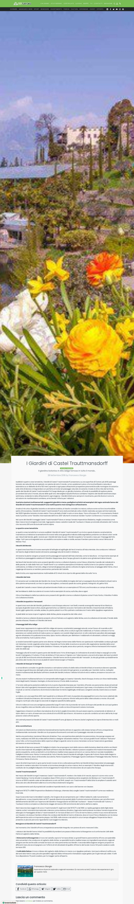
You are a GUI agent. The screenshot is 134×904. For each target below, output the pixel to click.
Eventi (92, 9)
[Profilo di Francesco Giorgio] (25, 871)
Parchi (66, 9)
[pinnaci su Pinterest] (123, 9)
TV (91, 3)
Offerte (100, 9)
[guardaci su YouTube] (116, 9)
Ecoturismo (56, 3)
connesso (29, 901)
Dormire (13, 9)
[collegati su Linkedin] (107, 9)
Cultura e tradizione (67, 468)
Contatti (98, 3)
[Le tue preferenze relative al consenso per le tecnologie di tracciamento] (2, 678)
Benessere (45, 9)
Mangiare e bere (25, 9)
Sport (36, 9)
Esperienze (83, 9)
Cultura (74, 9)
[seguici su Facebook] (110, 9)
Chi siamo (44, 3)
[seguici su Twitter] (113, 9)
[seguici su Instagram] (119, 9)
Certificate (69, 3)
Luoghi (79, 3)
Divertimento (56, 9)
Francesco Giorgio (43, 866)
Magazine (108, 3)
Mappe (86, 3)
